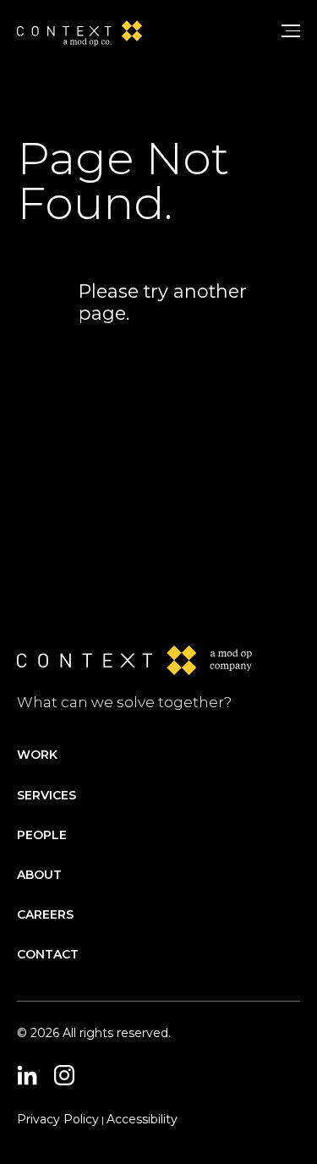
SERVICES (46, 795)
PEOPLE (42, 835)
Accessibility (142, 1119)
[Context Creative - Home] (85, 31)
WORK (37, 754)
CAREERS (45, 914)
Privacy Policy (58, 1119)
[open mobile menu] (291, 31)
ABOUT (39, 874)
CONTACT (48, 954)
